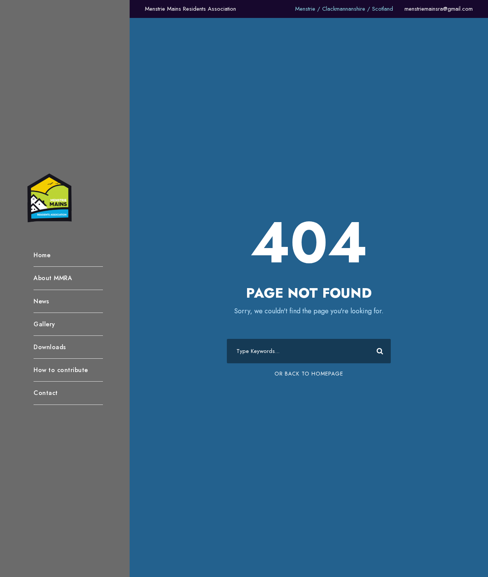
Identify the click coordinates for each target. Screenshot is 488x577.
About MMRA (53, 278)
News (41, 301)
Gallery (44, 324)
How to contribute (61, 370)
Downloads (50, 347)
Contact (46, 392)
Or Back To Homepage (308, 373)
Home (42, 255)
